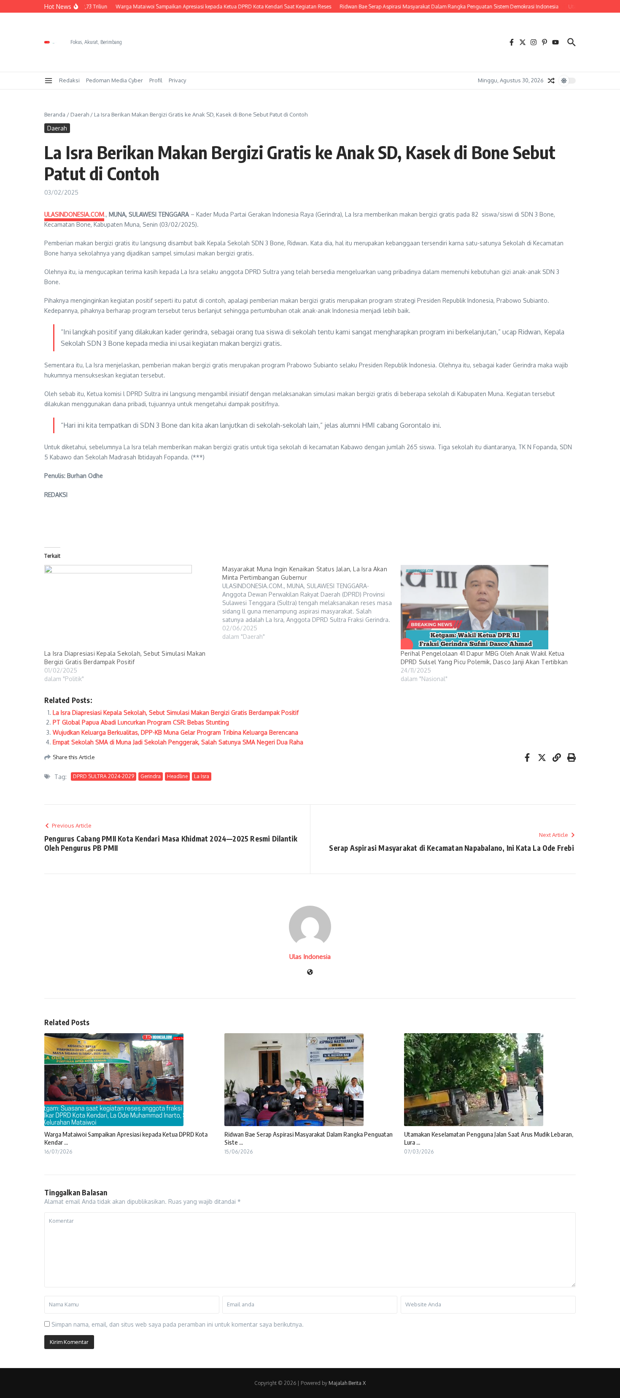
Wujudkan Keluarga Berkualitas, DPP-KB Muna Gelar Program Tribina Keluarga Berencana (175, 732)
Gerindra (150, 776)
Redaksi (69, 80)
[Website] (310, 972)
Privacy (177, 80)
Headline (177, 776)
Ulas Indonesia (310, 957)
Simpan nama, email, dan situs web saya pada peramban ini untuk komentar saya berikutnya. (177, 1324)
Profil (155, 80)
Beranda (54, 114)
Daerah (79, 114)
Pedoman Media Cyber (114, 80)
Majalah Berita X (347, 1383)
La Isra (201, 776)
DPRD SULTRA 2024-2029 (103, 776)
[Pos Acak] (551, 80)
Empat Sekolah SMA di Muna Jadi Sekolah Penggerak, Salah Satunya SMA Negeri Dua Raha (178, 742)
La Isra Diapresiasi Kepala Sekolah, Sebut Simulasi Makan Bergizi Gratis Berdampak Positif (176, 712)
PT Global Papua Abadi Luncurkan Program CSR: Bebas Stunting (141, 722)
